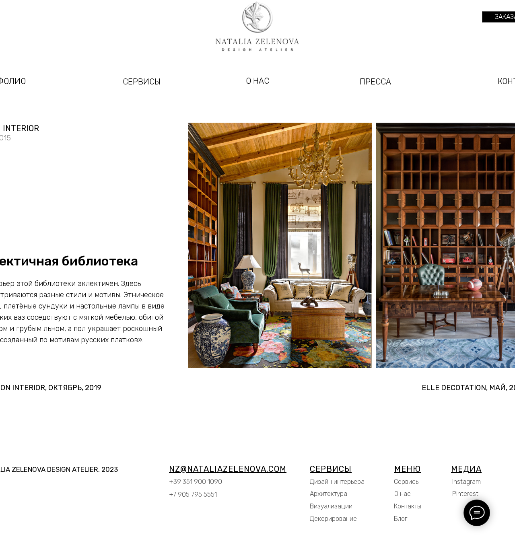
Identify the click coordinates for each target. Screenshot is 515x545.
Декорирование (333, 518)
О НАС (257, 81)
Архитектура (328, 494)
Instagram (466, 481)
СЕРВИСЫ (142, 81)
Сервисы (407, 481)
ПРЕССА (375, 81)
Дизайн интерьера (337, 481)
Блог (400, 518)
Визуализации (331, 506)
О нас (402, 494)
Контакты (407, 506)
